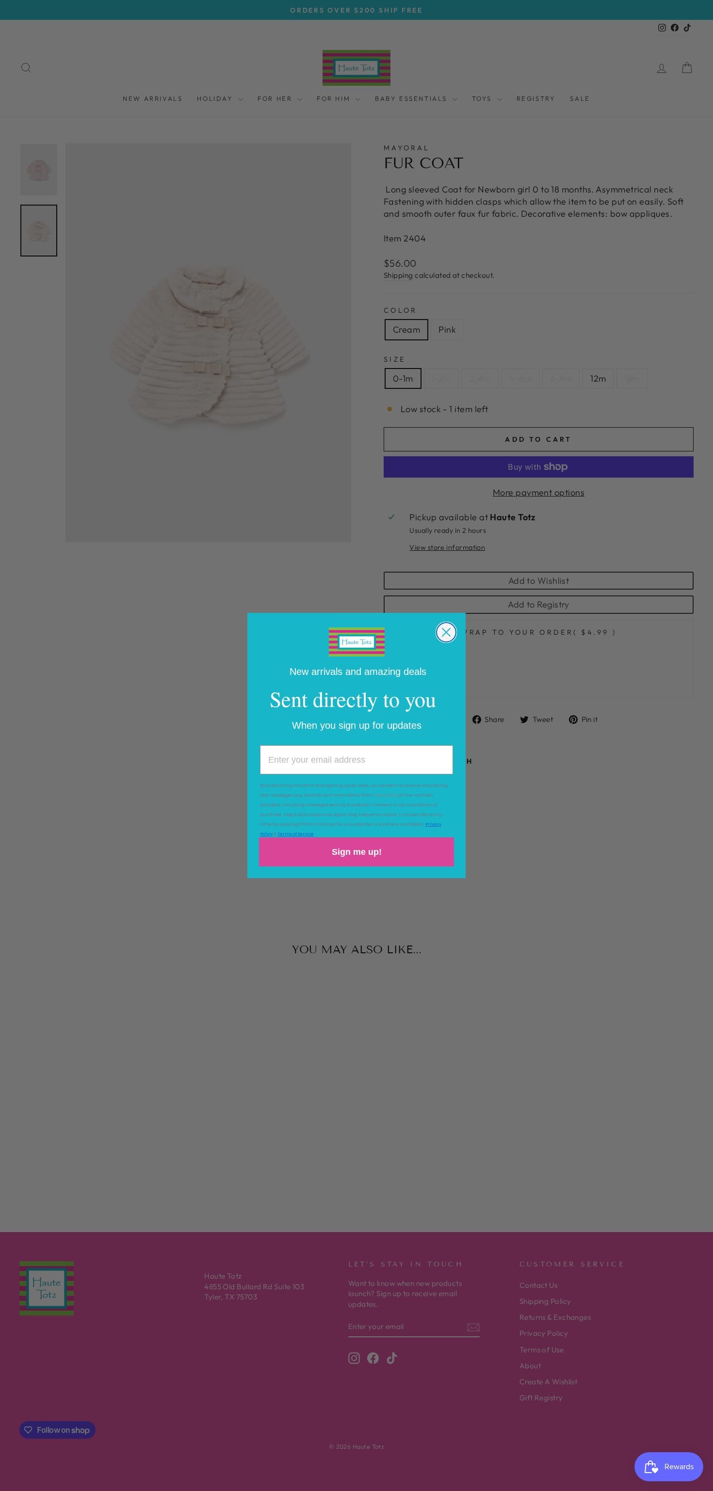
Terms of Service (295, 834)
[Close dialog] (446, 632)
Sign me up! (357, 852)
